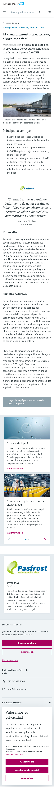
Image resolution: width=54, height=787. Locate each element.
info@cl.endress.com (18, 689)
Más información (15, 468)
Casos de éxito (12, 22)
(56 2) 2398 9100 (16, 681)
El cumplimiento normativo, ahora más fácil (23, 27)
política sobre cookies (14, 754)
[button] (27, 643)
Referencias (13, 583)
